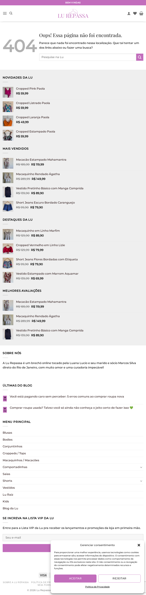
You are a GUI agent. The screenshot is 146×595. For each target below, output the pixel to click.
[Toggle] (141, 467)
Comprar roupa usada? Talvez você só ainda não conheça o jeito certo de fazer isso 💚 (71, 407)
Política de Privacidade (97, 586)
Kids (6, 501)
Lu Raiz (8, 494)
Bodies (7, 439)
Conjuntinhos (12, 446)
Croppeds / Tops (14, 453)
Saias (6, 474)
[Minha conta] (129, 13)
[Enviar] (139, 57)
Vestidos (9, 487)
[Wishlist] (135, 13)
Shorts (7, 480)
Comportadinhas (15, 467)
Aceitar (75, 578)
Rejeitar (119, 578)
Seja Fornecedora (50, 585)
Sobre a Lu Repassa (16, 582)
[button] (139, 545)
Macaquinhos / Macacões (21, 460)
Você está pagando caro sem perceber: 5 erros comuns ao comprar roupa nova (67, 396)
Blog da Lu (10, 508)
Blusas (7, 432)
